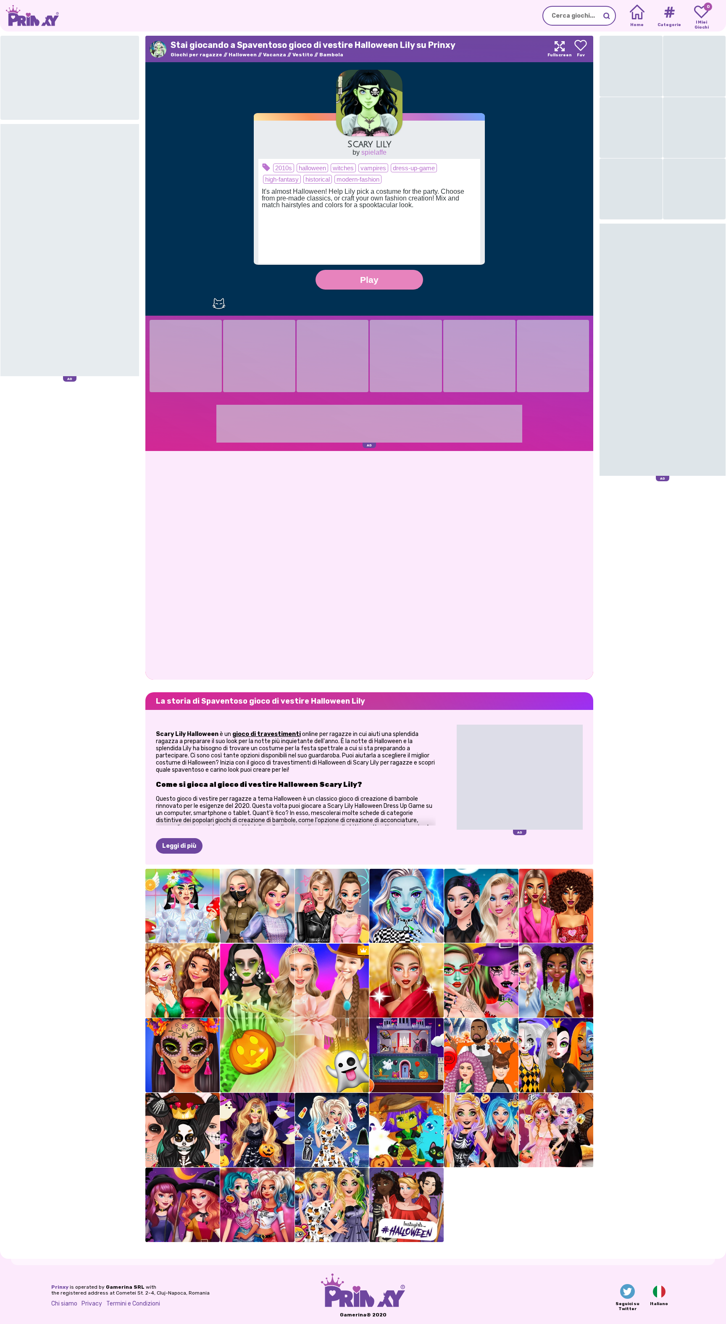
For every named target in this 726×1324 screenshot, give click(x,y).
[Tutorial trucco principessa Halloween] (556, 1055)
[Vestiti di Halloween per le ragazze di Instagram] (406, 1205)
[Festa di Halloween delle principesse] (257, 1205)
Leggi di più (179, 845)
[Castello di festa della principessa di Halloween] (406, 1055)
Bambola (331, 55)
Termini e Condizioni (133, 1303)
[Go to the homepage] (29, 16)
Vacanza (274, 55)
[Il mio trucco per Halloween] (332, 1205)
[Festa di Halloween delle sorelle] (556, 1130)
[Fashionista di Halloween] (332, 1130)
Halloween (243, 55)
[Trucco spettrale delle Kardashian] (182, 1130)
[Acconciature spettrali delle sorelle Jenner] (481, 1055)
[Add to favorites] (580, 49)
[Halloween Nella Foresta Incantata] (257, 1130)
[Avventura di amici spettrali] (406, 1130)
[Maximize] (559, 49)
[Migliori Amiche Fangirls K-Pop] (257, 906)
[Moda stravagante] (182, 906)
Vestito (302, 55)
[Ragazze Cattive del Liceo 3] (332, 906)
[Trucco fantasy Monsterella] (406, 906)
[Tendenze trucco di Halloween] (182, 1055)
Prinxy (59, 1287)
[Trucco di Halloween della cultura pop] (481, 906)
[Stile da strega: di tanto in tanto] (182, 1205)
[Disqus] (369, 564)
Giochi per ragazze (196, 55)
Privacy (92, 1303)
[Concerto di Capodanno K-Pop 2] (556, 980)
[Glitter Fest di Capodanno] (182, 980)
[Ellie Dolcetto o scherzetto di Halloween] (481, 1130)
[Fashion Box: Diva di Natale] (406, 980)
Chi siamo (64, 1303)
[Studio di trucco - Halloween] (481, 980)
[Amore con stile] (556, 906)
